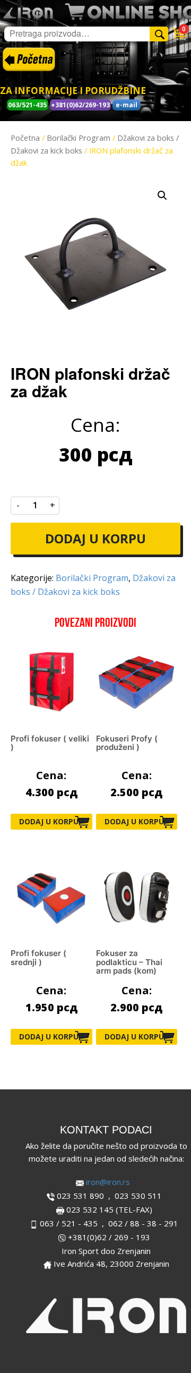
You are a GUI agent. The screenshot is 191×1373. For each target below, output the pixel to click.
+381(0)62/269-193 (80, 104)
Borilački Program (78, 137)
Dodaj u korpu (95, 538)
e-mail (126, 104)
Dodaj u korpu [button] (49, 821)
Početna (25, 137)
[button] (162, 195)
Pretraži (160, 33)
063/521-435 (27, 104)
